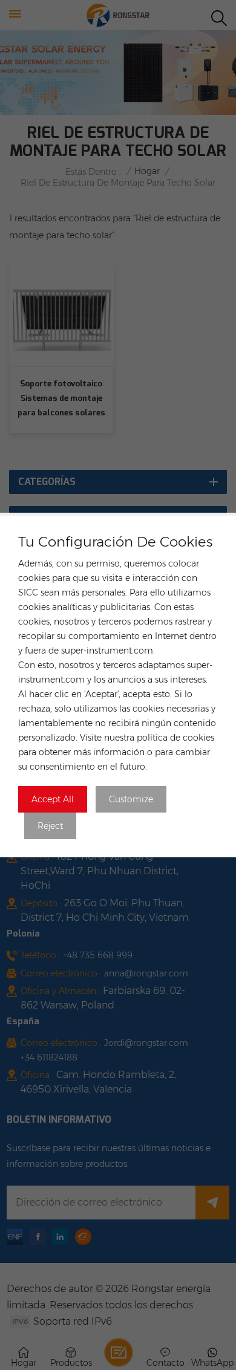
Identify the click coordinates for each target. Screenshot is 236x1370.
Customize (131, 799)
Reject (50, 825)
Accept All (52, 799)
